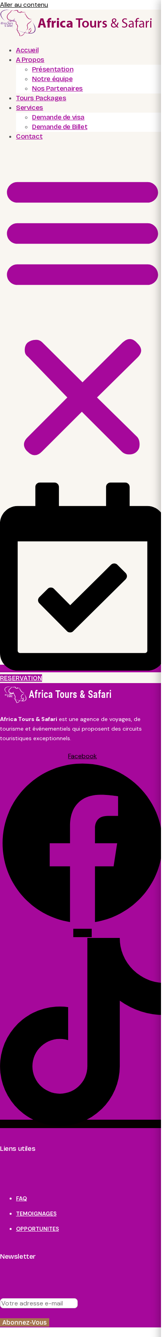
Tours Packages (41, 98)
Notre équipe (52, 79)
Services (29, 107)
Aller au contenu (24, 4)
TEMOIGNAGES (36, 1213)
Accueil (27, 50)
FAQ (21, 1198)
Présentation (52, 69)
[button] (82, 315)
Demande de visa (58, 117)
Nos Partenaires (57, 88)
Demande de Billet (59, 127)
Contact (29, 136)
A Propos (30, 60)
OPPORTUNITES (37, 1228)
